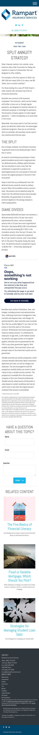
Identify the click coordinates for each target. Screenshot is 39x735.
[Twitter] (16, 25)
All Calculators (6, 698)
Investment (5, 679)
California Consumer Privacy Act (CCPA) (18, 701)
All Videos (4, 695)
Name (7, 436)
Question (6, 463)
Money (4, 688)
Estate (4, 682)
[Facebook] (22, 25)
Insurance (5, 684)
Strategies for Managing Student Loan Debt (19, 630)
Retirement (5, 677)
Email (7, 450)
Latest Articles (6, 693)
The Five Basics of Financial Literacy (19, 526)
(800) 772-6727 (21, 30)
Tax (3, 686)
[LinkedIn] (19, 25)
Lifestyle (4, 691)
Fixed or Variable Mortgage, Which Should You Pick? (19, 576)
